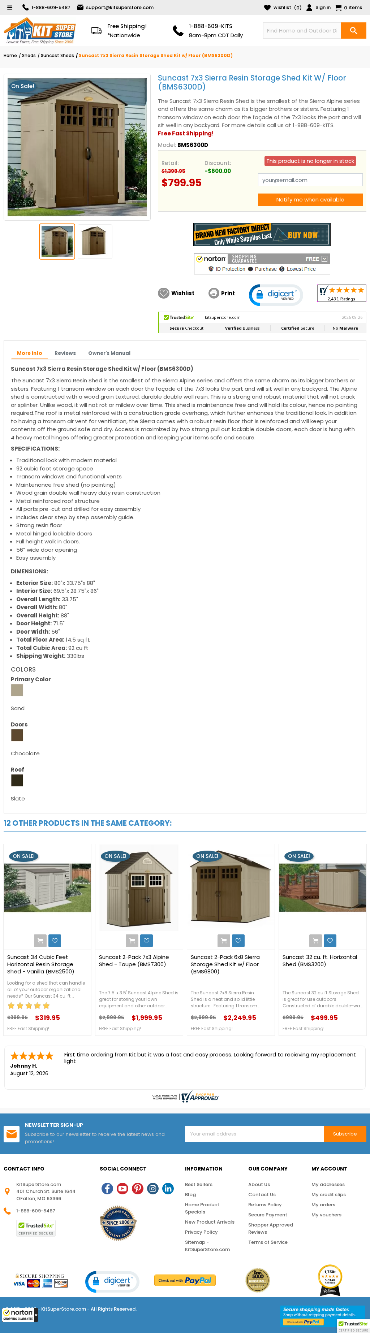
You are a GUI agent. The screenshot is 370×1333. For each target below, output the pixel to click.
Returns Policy (265, 1204)
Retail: (170, 163)
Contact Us (262, 1194)
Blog (190, 1194)
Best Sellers (198, 1184)
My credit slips (328, 1194)
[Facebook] (107, 1188)
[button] (20, 1315)
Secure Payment (267, 1214)
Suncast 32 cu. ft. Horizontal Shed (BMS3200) (320, 961)
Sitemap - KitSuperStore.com (207, 1246)
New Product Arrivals (210, 1222)
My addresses (328, 1184)
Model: (167, 145)
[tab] (29, 354)
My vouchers (326, 1214)
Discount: (218, 163)
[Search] (353, 30)
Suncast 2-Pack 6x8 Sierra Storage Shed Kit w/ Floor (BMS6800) (225, 964)
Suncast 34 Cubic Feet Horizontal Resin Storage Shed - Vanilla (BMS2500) (40, 964)
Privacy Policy (201, 1232)
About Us (259, 1184)
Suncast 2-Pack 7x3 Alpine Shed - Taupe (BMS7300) (134, 961)
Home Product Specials (202, 1208)
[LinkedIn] (168, 1188)
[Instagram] (153, 1188)
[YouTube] (122, 1188)
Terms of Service (268, 1242)
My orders (323, 1204)
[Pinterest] (137, 1188)
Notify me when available (310, 199)
